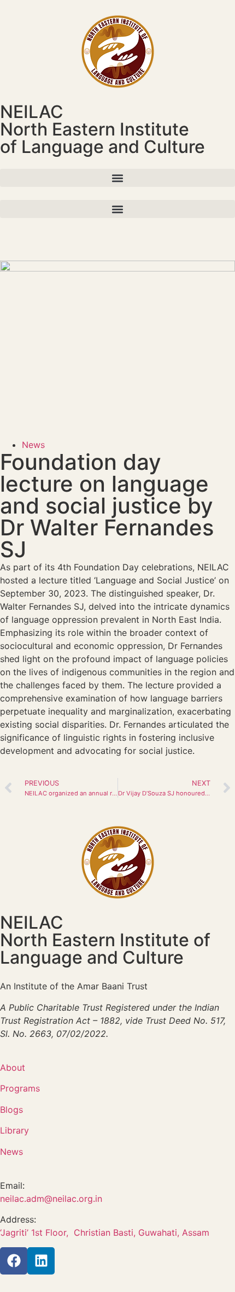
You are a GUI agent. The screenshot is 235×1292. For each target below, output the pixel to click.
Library (14, 1130)
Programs (20, 1088)
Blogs (11, 1109)
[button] (117, 178)
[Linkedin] (41, 1261)
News (33, 444)
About (12, 1067)
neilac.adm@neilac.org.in (51, 1198)
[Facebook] (13, 1261)
